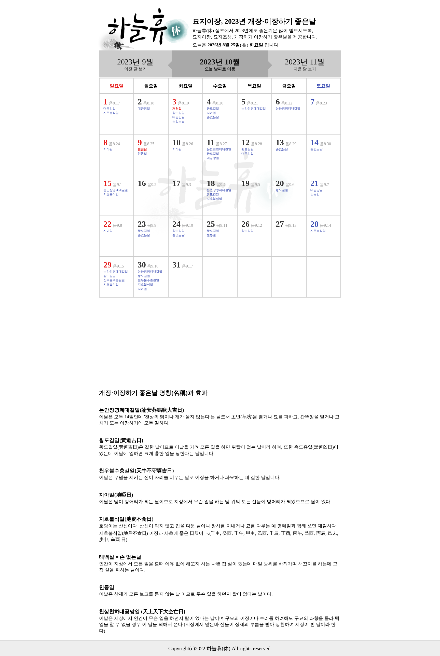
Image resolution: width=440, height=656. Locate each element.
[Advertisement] (220, 346)
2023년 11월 (305, 64)
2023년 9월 (135, 64)
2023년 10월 (220, 64)
